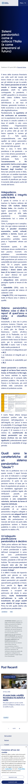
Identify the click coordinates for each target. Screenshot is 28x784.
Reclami (6, 740)
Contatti (6, 745)
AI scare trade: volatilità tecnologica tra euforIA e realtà (14, 697)
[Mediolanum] (5, 3)
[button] (19, 728)
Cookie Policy (8, 769)
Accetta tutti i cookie (12, 782)
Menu (22, 3)
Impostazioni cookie (13, 777)
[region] (14, 764)
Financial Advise (21, 67)
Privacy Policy (21, 769)
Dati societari (7, 736)
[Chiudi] (26, 746)
